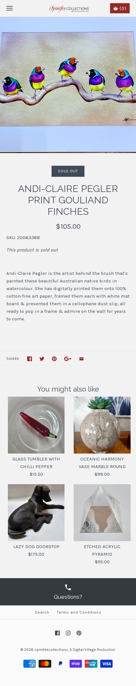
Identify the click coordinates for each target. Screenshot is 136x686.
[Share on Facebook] (29, 358)
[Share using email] (81, 358)
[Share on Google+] (67, 358)
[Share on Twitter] (42, 358)
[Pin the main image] (54, 358)
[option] (68, 85)
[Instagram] (68, 633)
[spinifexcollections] (68, 8)
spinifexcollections (51, 649)
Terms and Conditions (79, 612)
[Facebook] (57, 633)
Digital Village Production (94, 649)
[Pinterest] (79, 633)
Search (42, 612)
